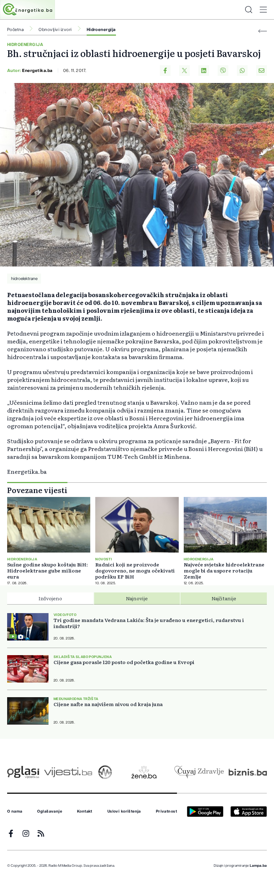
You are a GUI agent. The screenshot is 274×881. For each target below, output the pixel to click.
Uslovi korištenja (124, 811)
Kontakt (84, 811)
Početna (15, 29)
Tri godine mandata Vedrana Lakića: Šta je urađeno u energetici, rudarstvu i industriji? (149, 623)
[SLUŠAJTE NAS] (105, 772)
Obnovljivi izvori (55, 29)
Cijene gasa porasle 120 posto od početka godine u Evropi (124, 662)
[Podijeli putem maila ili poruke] (261, 70)
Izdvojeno (50, 598)
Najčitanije (224, 598)
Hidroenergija (101, 29)
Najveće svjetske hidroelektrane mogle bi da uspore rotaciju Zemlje (224, 570)
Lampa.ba (258, 865)
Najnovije (137, 598)
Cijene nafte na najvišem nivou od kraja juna (108, 704)
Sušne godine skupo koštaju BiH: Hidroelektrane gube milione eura (47, 570)
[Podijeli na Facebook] (165, 70)
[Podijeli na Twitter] (184, 70)
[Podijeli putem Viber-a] (223, 70)
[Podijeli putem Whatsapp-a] (242, 70)
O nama (14, 811)
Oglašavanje (49, 811)
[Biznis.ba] (248, 772)
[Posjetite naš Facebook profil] (11, 833)
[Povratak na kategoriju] (262, 31)
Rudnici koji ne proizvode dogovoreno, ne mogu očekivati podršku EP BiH (135, 570)
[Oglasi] (23, 772)
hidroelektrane (24, 278)
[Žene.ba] (144, 772)
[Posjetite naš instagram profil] (26, 833)
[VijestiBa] (68, 772)
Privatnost (166, 811)
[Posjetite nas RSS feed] (41, 833)
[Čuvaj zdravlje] (198, 772)
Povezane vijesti (37, 489)
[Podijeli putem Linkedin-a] (203, 70)
